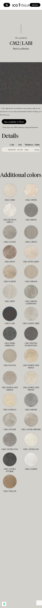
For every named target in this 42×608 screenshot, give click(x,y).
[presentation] (4, 83)
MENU (35, 4)
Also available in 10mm (14, 121)
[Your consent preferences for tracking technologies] (4, 604)
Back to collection (21, 48)
